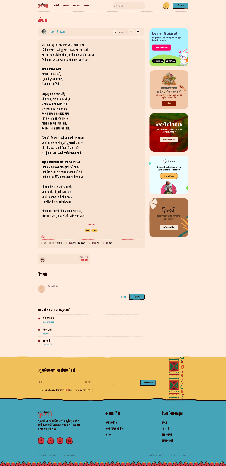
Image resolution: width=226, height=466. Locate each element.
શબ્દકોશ (76, 5)
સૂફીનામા (167, 434)
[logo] (44, 5)
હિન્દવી (165, 428)
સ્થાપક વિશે (111, 422)
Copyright (42, 455)
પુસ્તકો (66, 5)
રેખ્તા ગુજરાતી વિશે (114, 428)
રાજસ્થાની (167, 440)
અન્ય (86, 5)
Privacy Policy (53, 455)
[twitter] (50, 440)
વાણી (94, 230)
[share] (137, 31)
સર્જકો (56, 5)
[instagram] (60, 440)
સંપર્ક (108, 434)
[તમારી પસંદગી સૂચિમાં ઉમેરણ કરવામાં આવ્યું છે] (131, 31)
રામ (87, 230)
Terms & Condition (69, 455)
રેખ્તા (164, 422)
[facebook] (41, 440)
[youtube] (69, 440)
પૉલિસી (66, 390)
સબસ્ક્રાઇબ (148, 382)
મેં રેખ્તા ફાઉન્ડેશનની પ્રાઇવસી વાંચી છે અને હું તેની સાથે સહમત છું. (68, 390)
